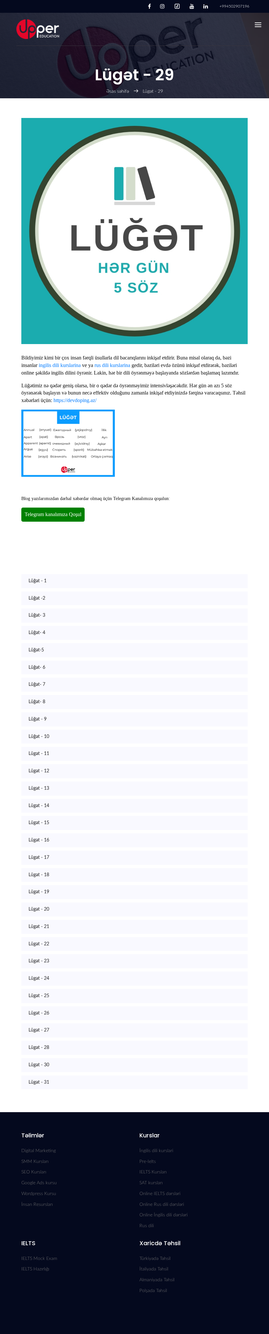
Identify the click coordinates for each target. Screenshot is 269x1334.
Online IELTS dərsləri (159, 1193)
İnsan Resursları (37, 1204)
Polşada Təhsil (153, 1290)
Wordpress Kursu (38, 1193)
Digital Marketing (38, 1151)
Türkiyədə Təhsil (155, 1258)
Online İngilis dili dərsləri (163, 1215)
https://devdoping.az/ (74, 400)
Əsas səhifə (117, 91)
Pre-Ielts (147, 1161)
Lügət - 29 (153, 91)
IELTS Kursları (153, 1172)
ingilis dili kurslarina (60, 365)
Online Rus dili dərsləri (161, 1204)
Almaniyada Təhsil (157, 1280)
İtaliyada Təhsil (153, 1269)
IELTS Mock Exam (39, 1258)
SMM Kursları (35, 1161)
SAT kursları (151, 1183)
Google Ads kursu (39, 1183)
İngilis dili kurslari (156, 1151)
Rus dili (146, 1226)
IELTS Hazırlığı (35, 1269)
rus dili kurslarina (112, 365)
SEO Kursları (33, 1172)
